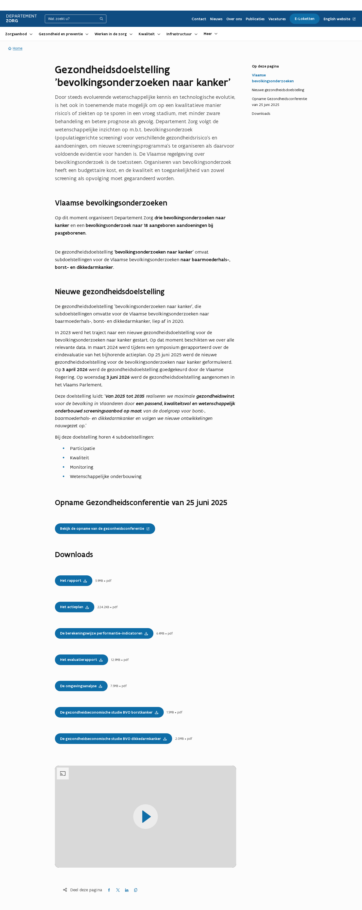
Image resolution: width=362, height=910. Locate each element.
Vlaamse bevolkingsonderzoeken (273, 78)
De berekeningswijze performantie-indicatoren (101, 633)
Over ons (234, 19)
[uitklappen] (31, 34)
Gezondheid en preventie (61, 34)
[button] (121, 816)
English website (337, 19)
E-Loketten (304, 18)
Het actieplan (71, 606)
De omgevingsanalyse (78, 686)
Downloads (261, 113)
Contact (199, 19)
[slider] (145, 851)
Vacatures (277, 19)
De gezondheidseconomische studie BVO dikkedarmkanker (110, 738)
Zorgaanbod (16, 34)
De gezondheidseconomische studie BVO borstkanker (106, 712)
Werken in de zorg (111, 34)
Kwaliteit (147, 34)
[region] (145, 817)
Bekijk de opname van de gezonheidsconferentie (99, 527)
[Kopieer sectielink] (172, 203)
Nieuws (216, 19)
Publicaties (255, 19)
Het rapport (70, 580)
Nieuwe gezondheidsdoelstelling (278, 89)
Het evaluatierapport (78, 659)
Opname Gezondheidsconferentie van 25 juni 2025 (279, 101)
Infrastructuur (179, 34)
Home (17, 48)
